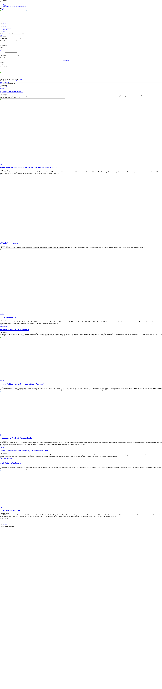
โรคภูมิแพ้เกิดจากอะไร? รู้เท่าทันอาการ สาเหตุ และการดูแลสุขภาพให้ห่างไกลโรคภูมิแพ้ (28, 167)
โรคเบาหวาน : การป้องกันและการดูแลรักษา (14, 330)
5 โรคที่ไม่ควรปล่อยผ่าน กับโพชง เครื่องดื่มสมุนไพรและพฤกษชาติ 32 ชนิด (24, 451)
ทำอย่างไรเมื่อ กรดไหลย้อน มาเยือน (11, 463)
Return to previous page (5, 82)
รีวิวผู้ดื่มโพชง (8, 28)
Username (2, 53)
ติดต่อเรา (5, 31)
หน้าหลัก (4, 23)
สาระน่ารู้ (2, 88)
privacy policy (66, 60)
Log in (2, 47)
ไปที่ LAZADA (19, 81)
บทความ (4, 25)
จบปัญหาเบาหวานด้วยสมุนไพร (10, 510)
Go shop (20, 79)
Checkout (4, 5)
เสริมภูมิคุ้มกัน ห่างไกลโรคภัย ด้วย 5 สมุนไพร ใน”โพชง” (18, 438)
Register (2, 62)
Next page (5, 524)
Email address (3, 55)
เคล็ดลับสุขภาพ (3, 326)
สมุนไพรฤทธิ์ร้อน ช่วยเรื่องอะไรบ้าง (11, 92)
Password (2, 40)
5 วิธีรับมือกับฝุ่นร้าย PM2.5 (9, 243)
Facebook (2, 50)
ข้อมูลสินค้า (5, 26)
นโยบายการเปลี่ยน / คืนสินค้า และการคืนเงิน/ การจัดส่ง (15, 6)
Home (1, 83)
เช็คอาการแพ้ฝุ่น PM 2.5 (8, 317)
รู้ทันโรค (2, 164)
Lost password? (3, 42)
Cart (3, 4)
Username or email (4, 38)
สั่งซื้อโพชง (5, 29)
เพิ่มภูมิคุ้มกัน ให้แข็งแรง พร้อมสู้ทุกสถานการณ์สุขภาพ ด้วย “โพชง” (22, 384)
